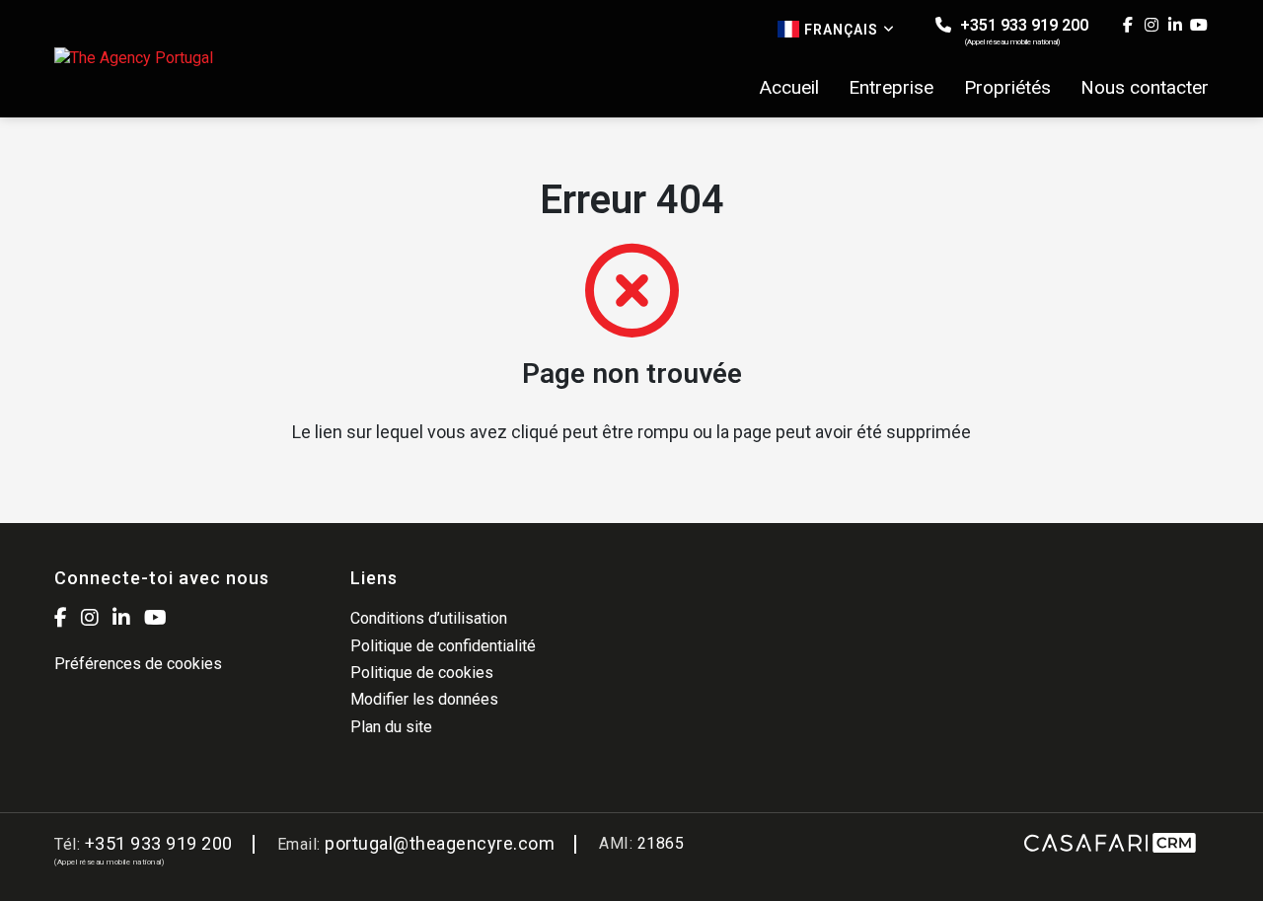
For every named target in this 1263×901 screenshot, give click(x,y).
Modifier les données (424, 699)
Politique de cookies (421, 672)
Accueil (789, 88)
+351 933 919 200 (1022, 31)
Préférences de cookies (138, 663)
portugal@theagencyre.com (440, 843)
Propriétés (1007, 88)
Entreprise (891, 88)
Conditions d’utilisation (428, 618)
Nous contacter (1144, 88)
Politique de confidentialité (443, 646)
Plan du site (391, 726)
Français (841, 30)
